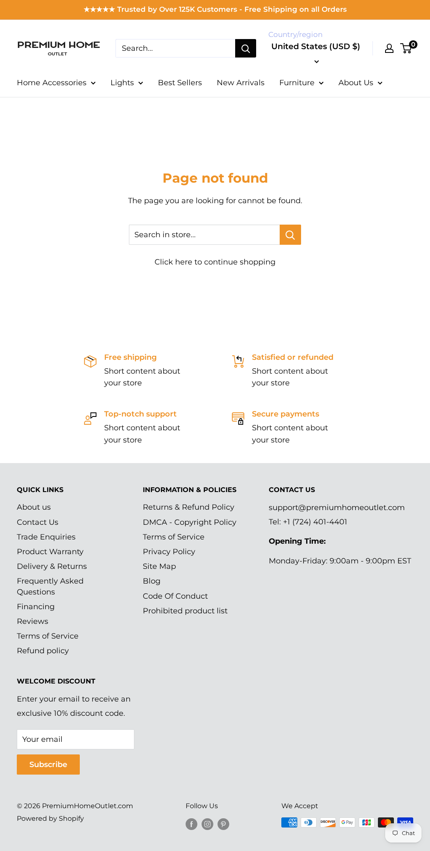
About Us (355, 82)
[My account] (389, 48)
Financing (36, 606)
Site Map (159, 566)
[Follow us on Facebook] (191, 823)
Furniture (297, 82)
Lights (122, 82)
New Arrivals (241, 82)
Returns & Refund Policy (188, 507)
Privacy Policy (169, 551)
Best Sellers (180, 82)
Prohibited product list (185, 610)
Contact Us (37, 522)
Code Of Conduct (175, 596)
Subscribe (48, 764)
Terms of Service (48, 636)
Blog (151, 581)
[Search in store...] (290, 235)
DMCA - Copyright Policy (189, 522)
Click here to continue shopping (215, 262)
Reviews (32, 621)
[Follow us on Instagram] (207, 823)
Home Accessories (52, 82)
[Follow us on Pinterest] (223, 823)
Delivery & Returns (52, 566)
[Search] (245, 48)
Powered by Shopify (50, 818)
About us (34, 507)
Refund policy (43, 650)
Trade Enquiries (46, 537)
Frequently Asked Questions (50, 586)
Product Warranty (50, 551)
